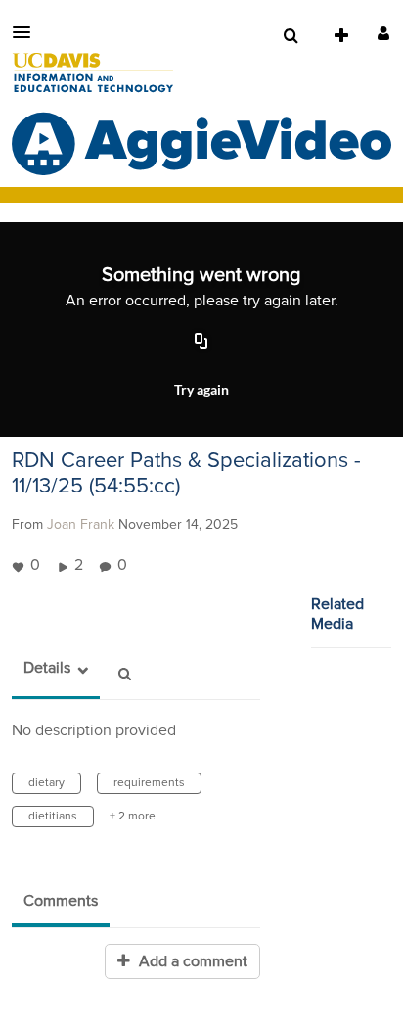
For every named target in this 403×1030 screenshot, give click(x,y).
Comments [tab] (60, 901)
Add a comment (191, 961)
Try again (201, 389)
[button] (27, 32)
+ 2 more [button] (133, 816)
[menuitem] (290, 36)
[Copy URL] (201, 342)
